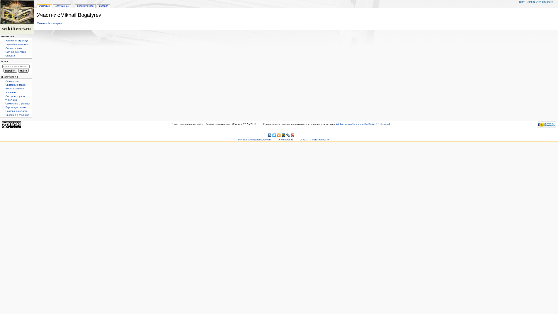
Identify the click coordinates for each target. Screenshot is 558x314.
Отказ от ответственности (314, 139)
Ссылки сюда (12, 81)
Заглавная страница (16, 40)
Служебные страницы (17, 103)
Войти (522, 1)
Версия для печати (15, 107)
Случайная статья (15, 52)
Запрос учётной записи (540, 1)
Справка (10, 55)
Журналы (10, 92)
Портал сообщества (16, 44)
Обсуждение (62, 6)
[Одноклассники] (279, 135)
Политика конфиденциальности (253, 139)
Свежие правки (13, 48)
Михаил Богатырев (49, 23)
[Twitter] (274, 135)
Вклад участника (14, 88)
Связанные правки (15, 85)
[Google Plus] (292, 135)
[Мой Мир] (283, 135)
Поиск (4, 61)
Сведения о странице (17, 115)
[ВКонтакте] (269, 135)
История (103, 6)
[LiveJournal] (288, 135)
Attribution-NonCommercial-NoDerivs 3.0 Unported (363, 124)
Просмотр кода (85, 6)
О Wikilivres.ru (285, 139)
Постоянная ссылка (16, 111)
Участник (44, 6)
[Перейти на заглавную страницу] (17, 17)
